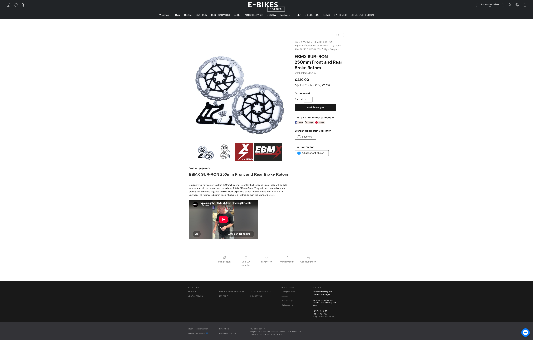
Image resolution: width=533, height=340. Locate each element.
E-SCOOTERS (312, 15)
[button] (266, 7)
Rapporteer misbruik (227, 333)
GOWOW (271, 15)
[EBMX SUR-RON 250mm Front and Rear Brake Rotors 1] (225, 152)
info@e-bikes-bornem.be (323, 317)
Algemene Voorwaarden (198, 329)
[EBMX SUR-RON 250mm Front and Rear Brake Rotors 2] (244, 152)
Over (177, 15)
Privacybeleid (225, 329)
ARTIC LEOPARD (254, 15)
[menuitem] (338, 35)
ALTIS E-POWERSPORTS (260, 292)
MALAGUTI (286, 15)
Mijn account (224, 261)
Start (297, 41)
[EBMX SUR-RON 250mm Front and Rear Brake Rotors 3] (268, 152)
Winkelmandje (287, 261)
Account (284, 296)
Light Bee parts (332, 49)
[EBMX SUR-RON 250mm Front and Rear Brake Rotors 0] (206, 152)
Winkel (306, 41)
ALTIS (237, 15)
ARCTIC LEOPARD (195, 296)
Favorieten (266, 261)
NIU (298, 15)
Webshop (164, 15)
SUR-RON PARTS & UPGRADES (231, 292)
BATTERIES (340, 15)
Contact (188, 15)
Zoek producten (288, 292)
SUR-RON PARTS (220, 15)
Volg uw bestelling (246, 263)
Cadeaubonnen (308, 261)
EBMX (326, 15)
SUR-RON (201, 15)
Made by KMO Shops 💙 (198, 333)
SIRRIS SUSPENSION (362, 15)
